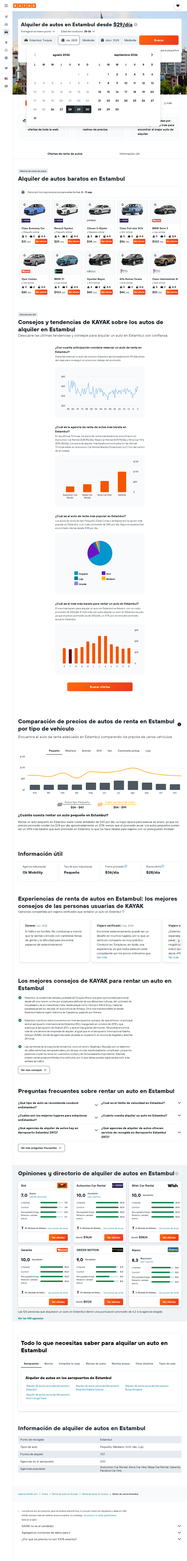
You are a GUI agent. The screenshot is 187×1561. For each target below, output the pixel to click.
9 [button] (87, 83)
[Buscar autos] (6, 32)
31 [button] (35, 118)
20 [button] (61, 100)
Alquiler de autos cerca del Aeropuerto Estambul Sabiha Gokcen (97, 1387)
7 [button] (70, 83)
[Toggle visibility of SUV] (106, 573)
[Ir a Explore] (6, 42)
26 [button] (52, 109)
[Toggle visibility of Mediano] (108, 578)
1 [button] (78, 74)
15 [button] (78, 92)
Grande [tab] (86, 750)
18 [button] (43, 100)
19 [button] (52, 100)
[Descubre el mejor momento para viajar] (6, 57)
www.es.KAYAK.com (28, 1494)
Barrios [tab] (49, 1363)
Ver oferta (41, 241)
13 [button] (61, 92)
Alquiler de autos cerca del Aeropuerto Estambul (48, 1387)
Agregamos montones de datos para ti (46, 1532)
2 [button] (87, 74)
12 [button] (52, 92)
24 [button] (35, 109)
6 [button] (61, 83)
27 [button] (61, 109)
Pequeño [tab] (54, 750)
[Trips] (6, 68)
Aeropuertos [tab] (31, 1363)
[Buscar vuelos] (6, 16)
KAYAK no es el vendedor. (38, 1526)
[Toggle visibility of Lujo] (78, 578)
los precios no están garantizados (100, 1515)
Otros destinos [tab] (144, 1363)
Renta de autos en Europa (65, 1494)
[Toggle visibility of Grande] (80, 584)
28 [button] (70, 109)
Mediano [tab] (70, 750)
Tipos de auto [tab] (167, 1363)
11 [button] (44, 92)
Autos (45, 1494)
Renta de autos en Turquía (95, 1494)
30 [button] (87, 109)
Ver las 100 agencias (30, 1318)
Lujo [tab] (148, 750)
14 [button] (70, 92)
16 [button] (87, 92)
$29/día (123, 24)
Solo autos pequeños (167, 50)
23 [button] (87, 100)
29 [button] (78, 109)
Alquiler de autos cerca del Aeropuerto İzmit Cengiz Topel (48, 1396)
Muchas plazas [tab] (121, 1363)
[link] (100, 686)
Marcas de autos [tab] (96, 1363)
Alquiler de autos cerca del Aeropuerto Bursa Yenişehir (147, 1387)
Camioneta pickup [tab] (129, 750)
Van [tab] (110, 750)
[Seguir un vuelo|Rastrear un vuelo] (6, 50)
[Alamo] (173, 1250)
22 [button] (78, 100)
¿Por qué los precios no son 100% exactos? (49, 1539)
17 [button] (35, 100)
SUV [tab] (99, 750)
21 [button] (70, 100)
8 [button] (79, 83)
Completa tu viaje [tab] (69, 1363)
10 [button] (35, 92)
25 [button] (43, 109)
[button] (6, 6)
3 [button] (35, 83)
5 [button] (52, 83)
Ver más (102, 957)
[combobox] (38, 31)
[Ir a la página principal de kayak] (24, 5)
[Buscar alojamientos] (6, 24)
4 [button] (44, 83)
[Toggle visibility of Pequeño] (81, 573)
